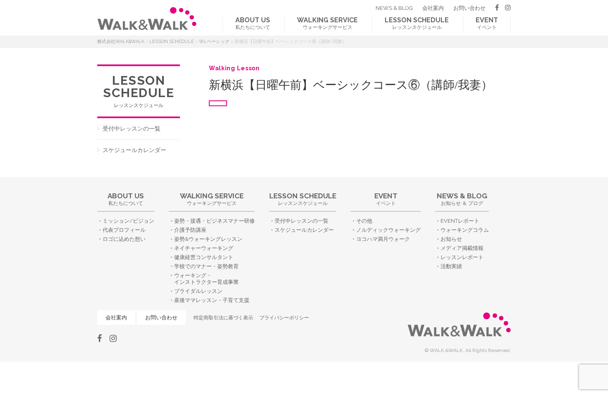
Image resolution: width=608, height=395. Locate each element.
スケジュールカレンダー (134, 150)
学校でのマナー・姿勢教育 (206, 266)
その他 (364, 221)
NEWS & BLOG (394, 8)
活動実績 (451, 266)
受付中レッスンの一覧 (131, 128)
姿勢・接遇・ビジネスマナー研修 (214, 221)
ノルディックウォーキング (388, 230)
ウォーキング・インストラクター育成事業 (206, 279)
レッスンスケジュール (417, 23)
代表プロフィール (124, 230)
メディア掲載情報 (462, 248)
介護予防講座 (190, 230)
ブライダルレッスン (198, 291)
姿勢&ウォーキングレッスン (208, 239)
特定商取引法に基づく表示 (223, 318)
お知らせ (451, 239)
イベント (487, 23)
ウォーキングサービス (327, 23)
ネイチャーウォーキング (203, 248)
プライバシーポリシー (284, 318)
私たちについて (252, 23)
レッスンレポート (462, 257)
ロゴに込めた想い (124, 239)
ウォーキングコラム (464, 230)
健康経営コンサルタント (203, 257)
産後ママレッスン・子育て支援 (211, 300)
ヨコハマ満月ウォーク (383, 239)
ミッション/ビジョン (128, 221)
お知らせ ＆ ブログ (462, 199)
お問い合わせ (469, 8)
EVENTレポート (459, 221)
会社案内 (433, 8)
